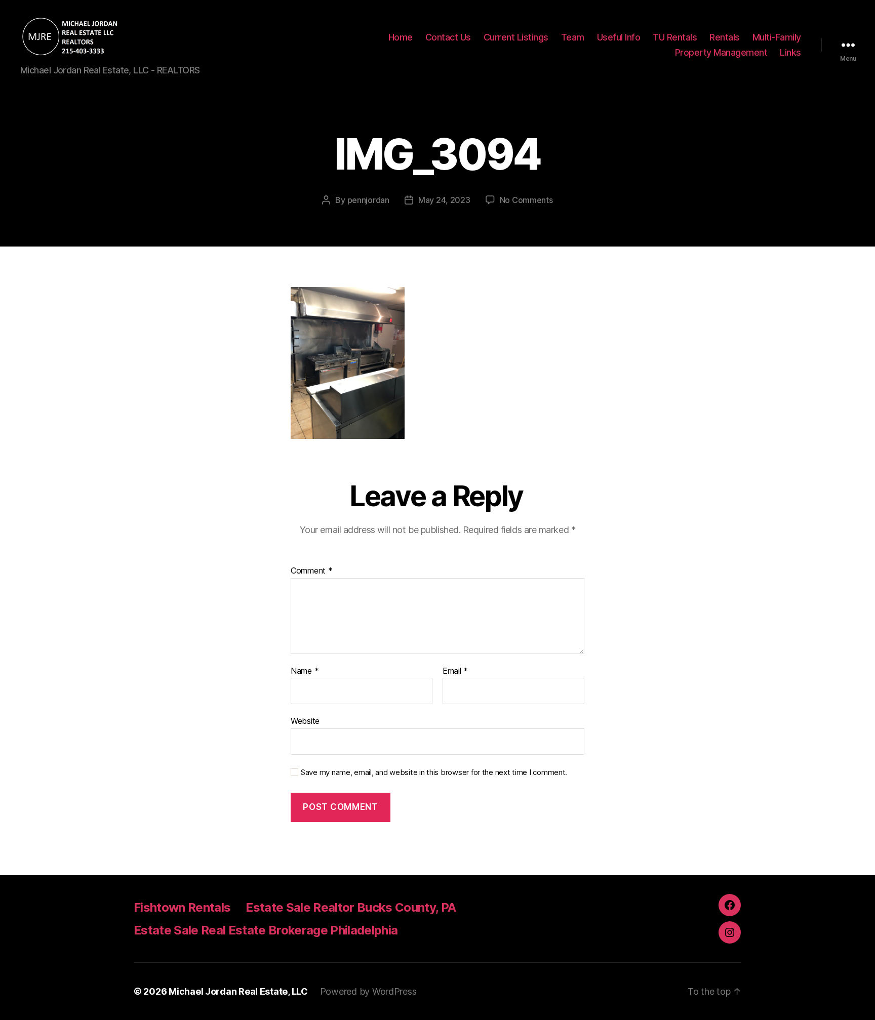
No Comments (526, 200)
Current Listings (516, 37)
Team (572, 37)
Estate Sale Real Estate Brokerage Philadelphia (265, 930)
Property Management (721, 52)
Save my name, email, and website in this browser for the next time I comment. (434, 772)
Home (400, 37)
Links (790, 52)
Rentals (724, 37)
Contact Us (448, 37)
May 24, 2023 (444, 200)
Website (305, 721)
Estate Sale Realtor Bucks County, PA (351, 907)
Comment (312, 571)
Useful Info (619, 37)
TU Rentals (675, 37)
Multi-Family (776, 37)
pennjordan (368, 200)
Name (305, 671)
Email (455, 671)
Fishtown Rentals (182, 907)
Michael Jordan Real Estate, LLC (238, 991)
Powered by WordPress (368, 991)
